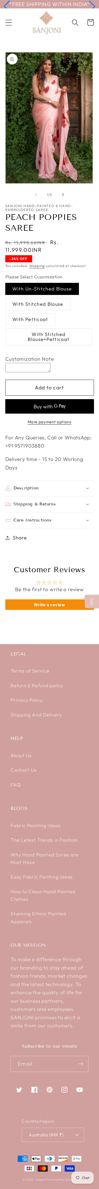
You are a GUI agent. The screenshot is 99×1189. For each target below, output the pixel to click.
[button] (7, 6)
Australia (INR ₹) (46, 1134)
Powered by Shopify (61, 1179)
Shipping (37, 266)
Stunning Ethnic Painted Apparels (38, 917)
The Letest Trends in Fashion (44, 840)
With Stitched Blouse (37, 304)
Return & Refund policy (37, 686)
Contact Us (24, 770)
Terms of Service (30, 671)
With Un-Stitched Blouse (42, 289)
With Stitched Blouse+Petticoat (48, 336)
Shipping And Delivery (36, 715)
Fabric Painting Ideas (35, 825)
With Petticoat (30, 319)
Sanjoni (40, 1179)
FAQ (16, 785)
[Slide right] (63, 194)
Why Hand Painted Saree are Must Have (44, 858)
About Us (21, 755)
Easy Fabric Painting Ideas (42, 877)
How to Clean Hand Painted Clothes (43, 895)
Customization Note (29, 358)
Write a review (49, 604)
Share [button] (20, 538)
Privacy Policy (27, 700)
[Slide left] (36, 194)
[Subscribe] (80, 1064)
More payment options (50, 421)
